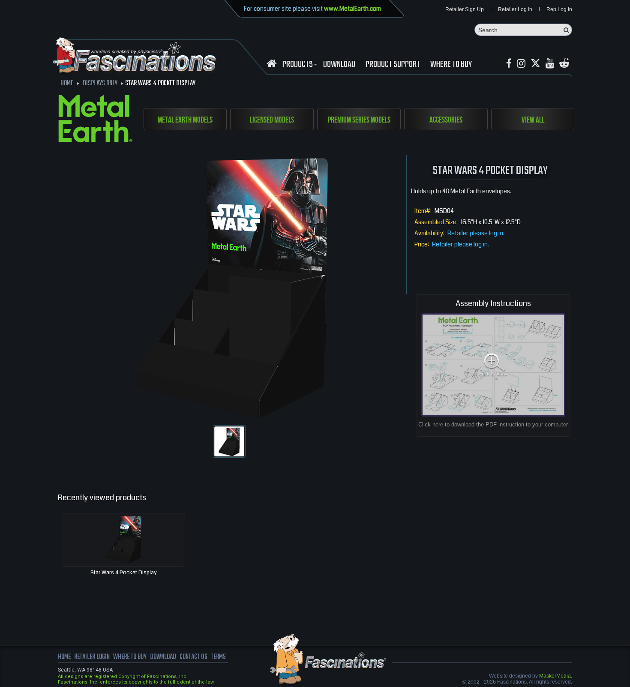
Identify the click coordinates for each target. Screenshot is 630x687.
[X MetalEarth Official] (535, 63)
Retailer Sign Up (464, 9)
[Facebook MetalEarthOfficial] (509, 63)
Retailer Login (92, 657)
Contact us (193, 657)
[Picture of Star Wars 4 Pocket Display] (229, 441)
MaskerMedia (555, 676)
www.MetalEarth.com (352, 8)
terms (218, 657)
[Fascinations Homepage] (271, 63)
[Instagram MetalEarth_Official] (521, 63)
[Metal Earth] (95, 120)
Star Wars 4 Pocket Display (123, 572)
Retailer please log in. (475, 233)
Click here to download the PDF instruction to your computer (493, 424)
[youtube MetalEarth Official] (549, 63)
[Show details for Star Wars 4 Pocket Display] (124, 540)
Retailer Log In (515, 9)
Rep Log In (559, 9)
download (339, 64)
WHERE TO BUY (451, 64)
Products (297, 64)
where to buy (130, 657)
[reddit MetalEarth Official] (564, 63)
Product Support (393, 64)
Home (64, 657)
